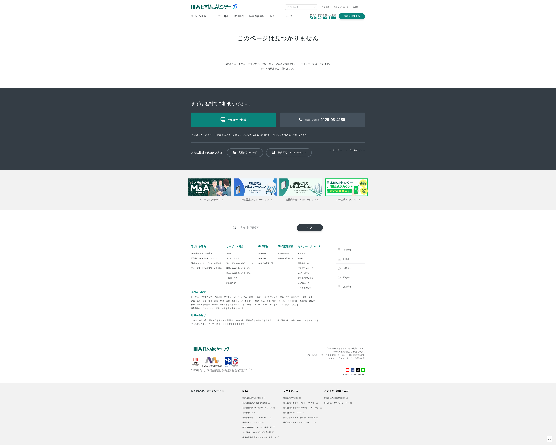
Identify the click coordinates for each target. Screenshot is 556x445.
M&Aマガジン (304, 273)
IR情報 (346, 258)
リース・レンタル (245, 301)
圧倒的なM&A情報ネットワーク (204, 258)
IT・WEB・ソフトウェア (201, 297)
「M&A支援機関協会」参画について (348, 351)
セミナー (337, 150)
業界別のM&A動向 (305, 278)
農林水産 (231, 308)
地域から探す (198, 315)
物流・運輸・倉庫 (227, 301)
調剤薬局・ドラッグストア (202, 308)
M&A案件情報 (256, 16)
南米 (230, 324)
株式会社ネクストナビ (251, 422)
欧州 (218, 324)
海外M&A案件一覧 (285, 258)
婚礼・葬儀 (213, 301)
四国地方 (269, 320)
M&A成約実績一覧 (265, 263)
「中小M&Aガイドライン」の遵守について (345, 348)
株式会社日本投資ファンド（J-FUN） (299, 403)
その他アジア (196, 324)
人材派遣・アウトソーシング (227, 297)
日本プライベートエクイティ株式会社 (299, 417)
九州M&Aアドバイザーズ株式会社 (256, 432)
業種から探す (198, 291)
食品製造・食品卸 (307, 301)
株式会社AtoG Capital (292, 413)
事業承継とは (303, 263)
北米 (224, 324)
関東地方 (212, 320)
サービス (230, 253)
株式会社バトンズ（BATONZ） (255, 417)
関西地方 (250, 320)
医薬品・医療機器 (219, 304)
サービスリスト (232, 258)
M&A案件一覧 (284, 253)
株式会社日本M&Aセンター (253, 398)
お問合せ (357, 7)
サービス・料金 (219, 16)
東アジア (312, 320)
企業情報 (325, 7)
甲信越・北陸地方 (226, 320)
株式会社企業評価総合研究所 (254, 403)
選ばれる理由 (198, 16)
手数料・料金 (232, 278)
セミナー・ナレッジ (281, 16)
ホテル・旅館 (247, 297)
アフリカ (244, 324)
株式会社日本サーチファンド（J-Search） (301, 408)
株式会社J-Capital (290, 398)
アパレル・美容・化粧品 (286, 304)
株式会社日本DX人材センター (336, 403)
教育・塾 (306, 297)
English (346, 277)
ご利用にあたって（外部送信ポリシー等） (326, 354)
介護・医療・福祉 (198, 301)
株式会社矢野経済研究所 (334, 398)
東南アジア (302, 320)
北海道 (194, 320)
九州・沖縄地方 (282, 320)
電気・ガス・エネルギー (290, 297)
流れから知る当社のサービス (238, 273)
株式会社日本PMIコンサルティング (257, 408)
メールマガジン (357, 150)
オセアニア (209, 324)
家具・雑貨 (220, 308)
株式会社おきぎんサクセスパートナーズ (259, 437)
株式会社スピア (249, 413)
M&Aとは (302, 258)
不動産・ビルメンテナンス (266, 297)
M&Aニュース (304, 283)
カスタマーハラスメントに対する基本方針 (345, 358)
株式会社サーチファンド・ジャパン (298, 422)
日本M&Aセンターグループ (206, 390)
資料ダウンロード (341, 7)
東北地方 (203, 320)
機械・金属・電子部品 (200, 304)
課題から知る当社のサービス (238, 268)
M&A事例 (239, 16)
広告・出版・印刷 (268, 301)
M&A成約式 (263, 258)
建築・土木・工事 (237, 304)
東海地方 (240, 320)
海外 (293, 320)
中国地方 (259, 320)
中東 (236, 324)
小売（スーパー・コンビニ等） (260, 304)
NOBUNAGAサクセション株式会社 (257, 427)
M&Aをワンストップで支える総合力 (206, 263)
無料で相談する (352, 16)
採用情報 (347, 286)
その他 (240, 308)
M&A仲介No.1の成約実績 (201, 253)
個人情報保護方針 (357, 354)
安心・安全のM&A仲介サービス (239, 263)
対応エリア (231, 283)
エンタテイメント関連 (287, 301)
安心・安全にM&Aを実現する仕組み (206, 268)
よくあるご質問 (304, 288)
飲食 (257, 301)
